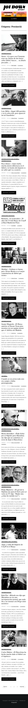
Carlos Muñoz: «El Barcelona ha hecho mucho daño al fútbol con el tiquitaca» (13, 654)
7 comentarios (21, 278)
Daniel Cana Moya (14, 549)
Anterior (5, 686)
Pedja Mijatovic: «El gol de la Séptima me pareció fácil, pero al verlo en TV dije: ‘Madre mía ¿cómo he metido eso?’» (14, 492)
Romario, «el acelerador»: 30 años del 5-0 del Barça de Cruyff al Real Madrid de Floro (13, 220)
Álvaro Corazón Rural (15, 172)
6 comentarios (21, 118)
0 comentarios (23, 386)
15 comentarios (23, 549)
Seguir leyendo (9, 85)
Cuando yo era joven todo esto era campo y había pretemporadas (12, 381)
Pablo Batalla (13, 65)
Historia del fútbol (9, 541)
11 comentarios (20, 659)
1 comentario (19, 225)
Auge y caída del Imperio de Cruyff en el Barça (12, 545)
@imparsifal (14, 702)
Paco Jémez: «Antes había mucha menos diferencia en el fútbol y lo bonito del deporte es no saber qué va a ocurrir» (13, 166)
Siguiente (22, 686)
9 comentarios (20, 65)
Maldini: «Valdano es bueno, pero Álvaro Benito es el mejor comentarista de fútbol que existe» (13, 272)
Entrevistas (6, 53)
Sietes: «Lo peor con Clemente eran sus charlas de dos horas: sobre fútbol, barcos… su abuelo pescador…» (13, 59)
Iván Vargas (13, 333)
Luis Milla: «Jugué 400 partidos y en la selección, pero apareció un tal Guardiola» (13, 113)
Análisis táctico (8, 215)
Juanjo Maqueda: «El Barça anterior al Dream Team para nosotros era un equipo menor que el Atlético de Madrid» (12, 327)
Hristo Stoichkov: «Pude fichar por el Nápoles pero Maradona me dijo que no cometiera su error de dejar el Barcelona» (12, 436)
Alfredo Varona (14, 118)
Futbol (4, 376)
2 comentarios (19, 333)
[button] (14, 18)
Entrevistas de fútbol (10, 159)
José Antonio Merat (15, 606)
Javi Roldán (13, 225)
